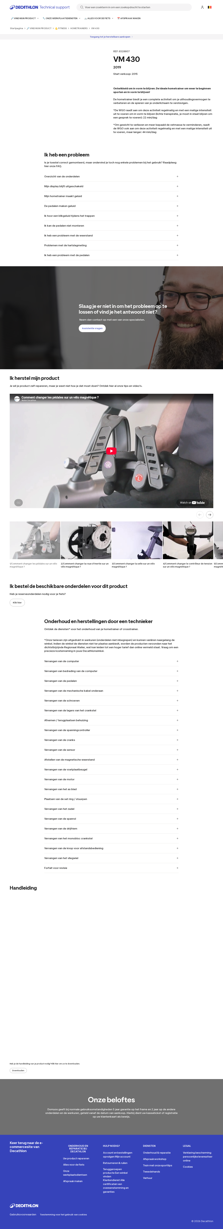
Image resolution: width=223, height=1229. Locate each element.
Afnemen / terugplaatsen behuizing (66, 720)
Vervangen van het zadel (59, 808)
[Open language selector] (209, 7)
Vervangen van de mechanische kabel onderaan (73, 690)
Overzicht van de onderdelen (62, 176)
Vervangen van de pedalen (60, 680)
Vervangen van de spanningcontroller (67, 730)
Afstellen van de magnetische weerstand (69, 759)
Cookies (188, 1166)
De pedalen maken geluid (60, 205)
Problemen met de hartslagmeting (65, 245)
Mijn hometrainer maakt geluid (63, 196)
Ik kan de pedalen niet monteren (64, 225)
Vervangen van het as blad (60, 789)
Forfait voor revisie (55, 867)
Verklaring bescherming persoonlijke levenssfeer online (197, 1156)
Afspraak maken (73, 1181)
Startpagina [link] (16, 28)
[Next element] (209, 514)
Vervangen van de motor (59, 779)
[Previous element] (200, 514)
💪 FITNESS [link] (61, 28)
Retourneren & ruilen (115, 1162)
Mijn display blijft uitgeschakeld (63, 186)
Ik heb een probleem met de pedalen (67, 255)
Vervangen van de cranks (59, 739)
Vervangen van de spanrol (60, 818)
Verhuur (147, 1177)
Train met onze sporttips (157, 1165)
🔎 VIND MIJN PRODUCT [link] (39, 28)
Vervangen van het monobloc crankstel (68, 838)
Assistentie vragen (92, 328)
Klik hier (17, 602)
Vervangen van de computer (61, 661)
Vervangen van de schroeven (62, 700)
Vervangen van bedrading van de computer (70, 671)
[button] (35, 544)
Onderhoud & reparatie (157, 1152)
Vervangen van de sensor (59, 749)
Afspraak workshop (154, 1159)
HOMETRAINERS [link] (79, 28)
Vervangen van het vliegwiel (61, 858)
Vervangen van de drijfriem (60, 828)
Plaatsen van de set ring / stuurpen (65, 799)
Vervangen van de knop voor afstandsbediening (73, 848)
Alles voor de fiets (73, 1164)
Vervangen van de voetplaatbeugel (65, 769)
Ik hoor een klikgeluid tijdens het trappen (69, 215)
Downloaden (18, 1070)
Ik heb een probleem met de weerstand (68, 235)
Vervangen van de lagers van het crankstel (70, 710)
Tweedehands (151, 1171)
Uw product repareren (76, 1158)
